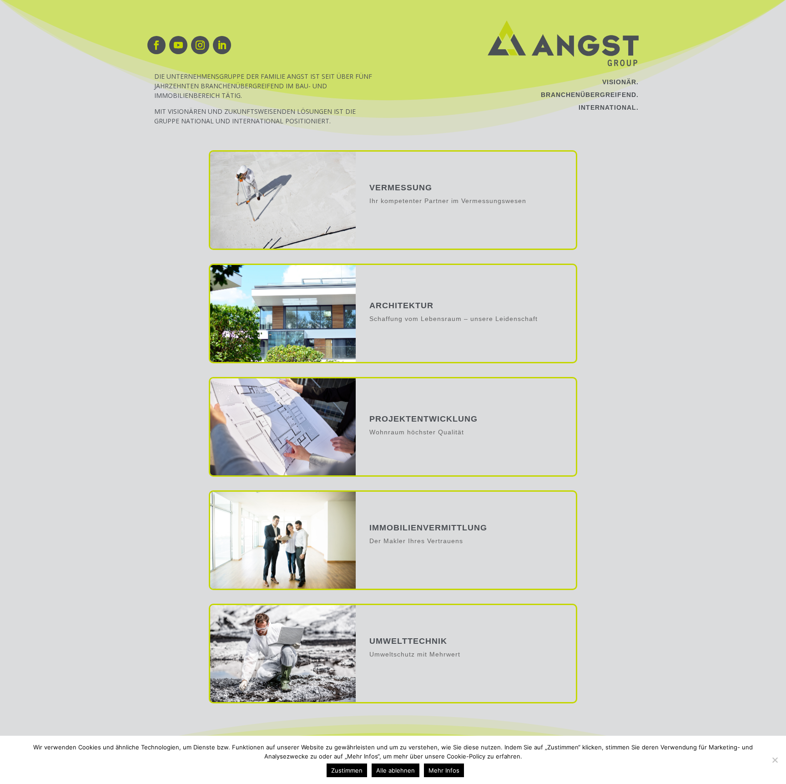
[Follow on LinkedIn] (222, 45)
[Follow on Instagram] (200, 45)
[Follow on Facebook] (156, 45)
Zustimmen (347, 770)
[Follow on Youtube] (178, 45)
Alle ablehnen (395, 770)
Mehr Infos (443, 770)
